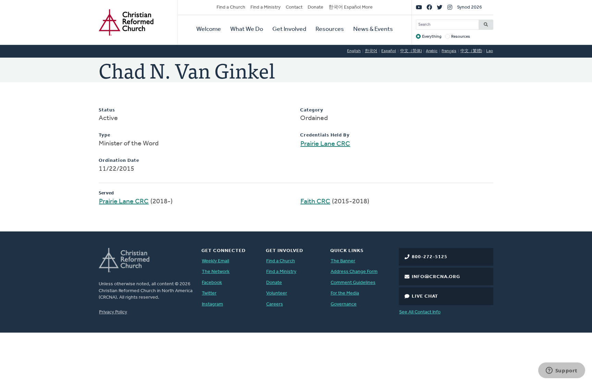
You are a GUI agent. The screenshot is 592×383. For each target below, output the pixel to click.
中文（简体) (411, 51)
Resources (330, 29)
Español (388, 51)
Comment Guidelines (353, 282)
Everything (432, 37)
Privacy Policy (113, 312)
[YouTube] (419, 7)
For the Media (345, 293)
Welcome (208, 29)
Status (107, 110)
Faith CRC (315, 201)
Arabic (431, 51)
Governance (344, 304)
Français (449, 51)
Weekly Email (215, 261)
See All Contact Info (420, 312)
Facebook (212, 282)
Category (311, 110)
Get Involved (289, 29)
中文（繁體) (471, 51)
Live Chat (425, 296)
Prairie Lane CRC (325, 144)
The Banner (343, 261)
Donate (315, 7)
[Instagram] (450, 7)
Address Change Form (354, 271)
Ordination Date (119, 160)
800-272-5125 (429, 257)
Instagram (212, 304)
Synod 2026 (469, 7)
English (354, 51)
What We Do (246, 29)
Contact (294, 7)
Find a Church (231, 7)
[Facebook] (429, 7)
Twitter (209, 293)
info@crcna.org (436, 276)
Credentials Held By (325, 135)
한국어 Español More (351, 7)
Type (104, 135)
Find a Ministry (265, 7)
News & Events (373, 29)
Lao (489, 51)
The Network (216, 271)
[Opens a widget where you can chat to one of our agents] (561, 371)
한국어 (371, 51)
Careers (274, 304)
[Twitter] (439, 7)
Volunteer (276, 293)
